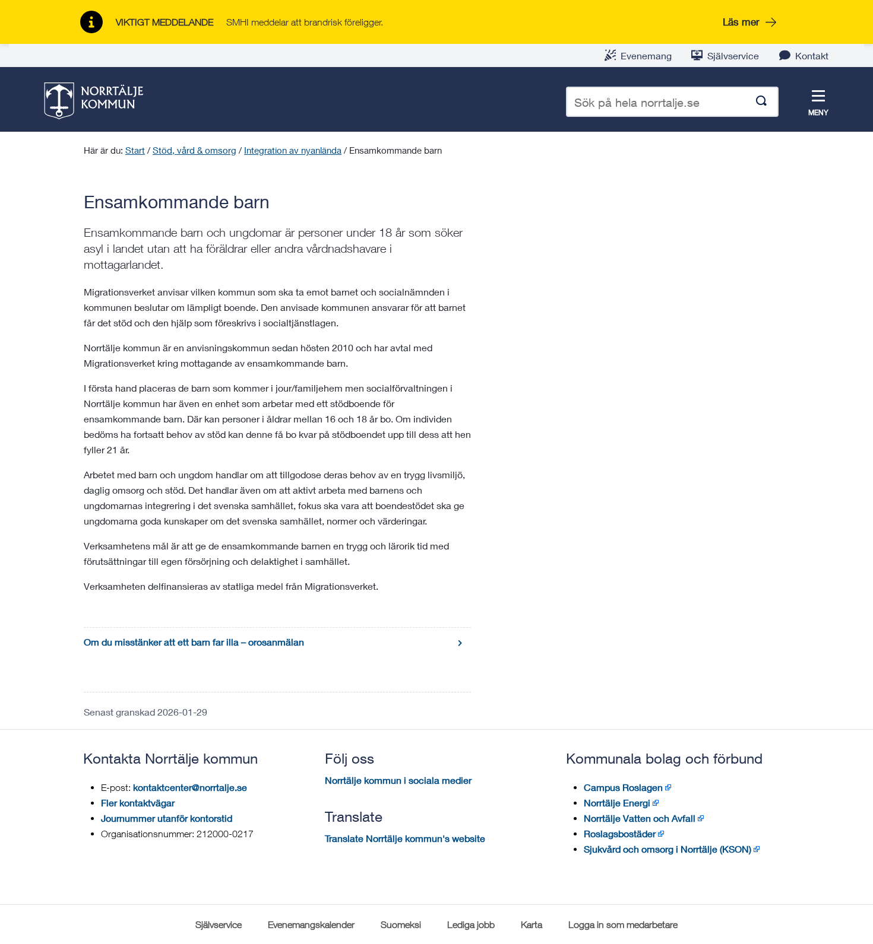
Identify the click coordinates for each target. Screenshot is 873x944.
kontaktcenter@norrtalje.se (190, 787)
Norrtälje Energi (617, 802)
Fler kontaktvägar (138, 802)
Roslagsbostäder (620, 833)
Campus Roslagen (623, 787)
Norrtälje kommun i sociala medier (398, 780)
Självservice (733, 55)
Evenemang (646, 55)
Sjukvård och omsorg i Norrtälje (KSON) (667, 848)
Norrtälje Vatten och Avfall (639, 818)
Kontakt (811, 55)
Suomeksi (401, 924)
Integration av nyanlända (292, 150)
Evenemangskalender (311, 924)
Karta (531, 924)
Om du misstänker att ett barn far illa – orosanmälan (194, 641)
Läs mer (741, 21)
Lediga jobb (471, 924)
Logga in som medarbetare (623, 924)
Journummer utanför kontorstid (166, 818)
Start (135, 150)
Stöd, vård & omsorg (194, 150)
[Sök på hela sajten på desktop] (761, 102)
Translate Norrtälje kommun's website (405, 838)
